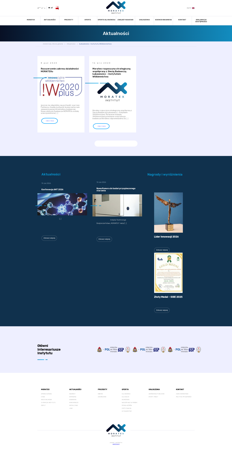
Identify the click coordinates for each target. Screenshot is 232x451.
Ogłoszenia (144, 20)
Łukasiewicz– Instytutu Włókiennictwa (95, 44)
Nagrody (72, 394)
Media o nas (73, 405)
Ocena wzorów (127, 405)
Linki (71, 408)
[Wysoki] (52, 7)
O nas (43, 397)
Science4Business (163, 20)
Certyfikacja (126, 408)
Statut (43, 405)
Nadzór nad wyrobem (129, 402)
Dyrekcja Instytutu (48, 402)
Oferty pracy (153, 397)
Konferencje (73, 402)
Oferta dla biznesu (106, 20)
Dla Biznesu (126, 394)
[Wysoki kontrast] (49, 7)
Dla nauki (125, 397)
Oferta (87, 20)
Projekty (68, 20)
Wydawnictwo (127, 411)
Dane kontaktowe (182, 394)
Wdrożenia (125, 399)
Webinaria (72, 399)
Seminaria (72, 397)
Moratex (31, 20)
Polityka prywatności (183, 397)
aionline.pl (116, 444)
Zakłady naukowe (125, 20)
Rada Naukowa (46, 399)
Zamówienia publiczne (156, 394)
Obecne (100, 394)
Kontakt (182, 20)
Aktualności (50, 20)
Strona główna (57, 44)
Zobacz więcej (49, 238)
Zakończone (102, 397)
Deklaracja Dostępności (201, 21)
